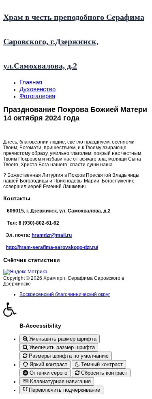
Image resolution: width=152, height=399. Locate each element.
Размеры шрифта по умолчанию (68, 356)
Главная (30, 82)
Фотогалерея (37, 95)
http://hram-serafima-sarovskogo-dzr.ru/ (52, 247)
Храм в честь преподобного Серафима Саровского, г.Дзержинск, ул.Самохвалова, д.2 (73, 41)
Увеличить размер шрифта (61, 347)
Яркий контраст (47, 364)
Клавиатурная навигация (59, 381)
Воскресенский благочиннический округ (64, 294)
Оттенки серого (47, 373)
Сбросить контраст (103, 373)
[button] (76, 309)
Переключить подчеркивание (63, 390)
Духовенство (37, 89)
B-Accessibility (40, 325)
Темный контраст (101, 364)
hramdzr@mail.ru (52, 235)
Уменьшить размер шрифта (62, 339)
